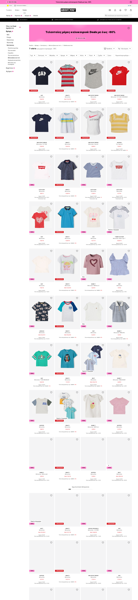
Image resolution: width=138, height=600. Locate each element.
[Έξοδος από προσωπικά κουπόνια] (110, 10)
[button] (109, 48)
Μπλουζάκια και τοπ (55, 45)
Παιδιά (25, 10)
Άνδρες (17, 10)
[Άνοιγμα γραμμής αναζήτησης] (105, 15)
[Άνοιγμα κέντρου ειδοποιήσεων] (120, 10)
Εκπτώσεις (44, 45)
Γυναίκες (9, 10)
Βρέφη (37, 45)
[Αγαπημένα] (125, 10)
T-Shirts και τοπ (67, 45)
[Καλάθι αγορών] (131, 10)
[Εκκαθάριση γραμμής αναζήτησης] (131, 15)
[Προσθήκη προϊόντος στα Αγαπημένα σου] (51, 62)
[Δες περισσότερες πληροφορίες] (42, 104)
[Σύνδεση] (115, 10)
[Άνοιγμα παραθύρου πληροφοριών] (131, 2)
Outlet (10, 5)
